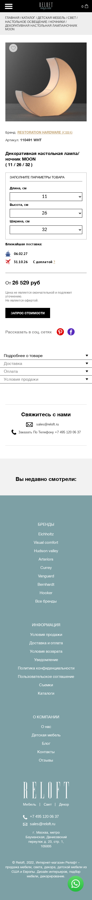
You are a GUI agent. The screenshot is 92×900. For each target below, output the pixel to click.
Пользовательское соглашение (46, 676)
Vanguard (46, 576)
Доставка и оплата (46, 643)
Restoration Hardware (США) (44, 132)
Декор (64, 804)
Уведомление (46, 660)
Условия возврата (46, 651)
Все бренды (46, 601)
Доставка (13, 363)
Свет (72, 18)
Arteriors (46, 559)
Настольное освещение (26, 22)
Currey (46, 567)
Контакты (46, 752)
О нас (46, 726)
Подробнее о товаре (23, 355)
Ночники (57, 22)
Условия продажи (21, 379)
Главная (12, 18)
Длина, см (18, 188)
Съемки (46, 685)
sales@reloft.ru (47, 424)
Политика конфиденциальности (46, 668)
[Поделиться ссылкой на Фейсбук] (71, 331)
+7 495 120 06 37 (44, 816)
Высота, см (19, 205)
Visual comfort (46, 542)
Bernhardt (46, 584)
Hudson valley (46, 551)
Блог (46, 743)
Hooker (46, 593)
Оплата (11, 371)
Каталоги (46, 693)
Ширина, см (20, 221)
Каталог (28, 18)
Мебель (29, 804)
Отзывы (46, 760)
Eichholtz (46, 534)
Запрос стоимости (28, 313)
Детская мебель (51, 18)
